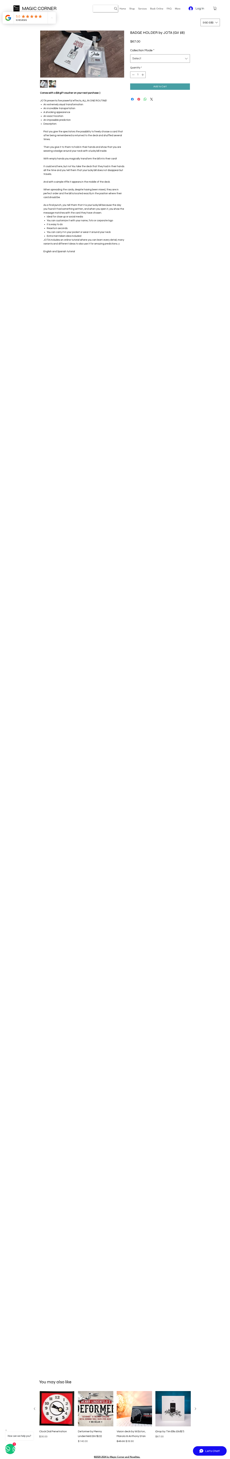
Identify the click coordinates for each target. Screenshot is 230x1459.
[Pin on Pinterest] (139, 99)
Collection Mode (142, 50)
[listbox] (210, 22)
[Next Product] (195, 1409)
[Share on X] (152, 99)
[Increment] (143, 75)
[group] (115, 1419)
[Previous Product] (34, 1409)
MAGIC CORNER (39, 8)
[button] (143, 8)
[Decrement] (133, 75)
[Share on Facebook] (132, 99)
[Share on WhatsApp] (145, 99)
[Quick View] (57, 1408)
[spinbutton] (138, 75)
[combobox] (160, 58)
